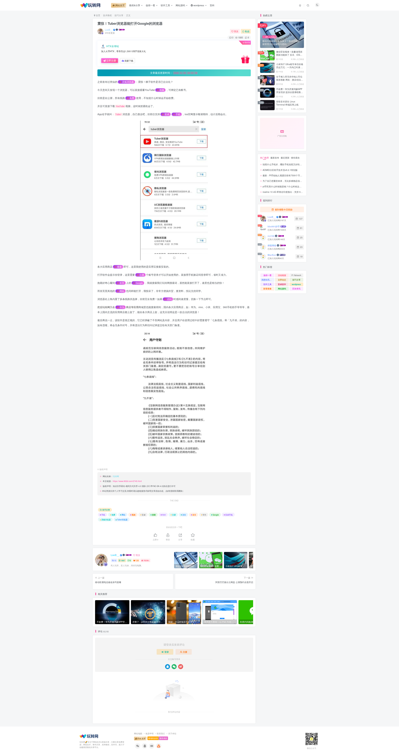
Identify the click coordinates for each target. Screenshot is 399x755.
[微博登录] (180, 666)
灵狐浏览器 (128, 81)
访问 (169, 299)
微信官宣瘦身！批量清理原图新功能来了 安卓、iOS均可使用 (289, 54)
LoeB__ (109, 29)
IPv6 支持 (141, 738)
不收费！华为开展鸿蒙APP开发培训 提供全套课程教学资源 (289, 92)
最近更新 (285, 157)
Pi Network (296, 275)
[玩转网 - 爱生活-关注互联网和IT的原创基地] (88, 735)
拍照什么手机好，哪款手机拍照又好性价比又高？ (287, 164)
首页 (97, 15)
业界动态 (282, 279)
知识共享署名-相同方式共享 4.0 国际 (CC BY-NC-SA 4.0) (138, 486)
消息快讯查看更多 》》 (267, 279)
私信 (247, 31)
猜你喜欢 (295, 157)
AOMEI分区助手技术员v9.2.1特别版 (280, 169)
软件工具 (267, 284)
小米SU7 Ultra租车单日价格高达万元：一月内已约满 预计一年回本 (289, 67)
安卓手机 (229, 514)
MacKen (272, 254)
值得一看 (267, 275)
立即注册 (111, 60)
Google (139, 282)
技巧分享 (119, 15)
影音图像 (267, 288)
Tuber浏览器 (122, 519)
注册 (141, 274)
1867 (123, 560)
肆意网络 (272, 245)
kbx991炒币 (274, 226)
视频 (161, 89)
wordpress (296, 284)
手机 (178, 114)
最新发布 (274, 157)
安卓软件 (282, 284)
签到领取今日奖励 (283, 209)
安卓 (167, 114)
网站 (122, 291)
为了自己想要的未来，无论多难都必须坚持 (283, 180)
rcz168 (271, 235)
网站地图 (138, 733)
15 (115, 560)
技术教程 (107, 15)
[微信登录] (174, 666)
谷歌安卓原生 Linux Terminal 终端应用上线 (287, 103)
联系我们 (161, 733)
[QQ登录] (167, 666)
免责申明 (149, 733)
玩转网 (106, 307)
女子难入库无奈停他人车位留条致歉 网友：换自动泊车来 (289, 79)
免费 (132, 98)
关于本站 (172, 733)
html (164, 514)
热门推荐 (264, 157)
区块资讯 (296, 288)
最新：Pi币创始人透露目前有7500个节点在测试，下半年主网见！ (294, 175)
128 (137, 560)
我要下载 (129, 60)
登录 (166, 651)
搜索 (119, 266)
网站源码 (282, 288)
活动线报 (282, 275)
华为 (122, 307)
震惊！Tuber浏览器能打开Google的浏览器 (130, 23)
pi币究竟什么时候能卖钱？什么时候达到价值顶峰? (287, 186)
